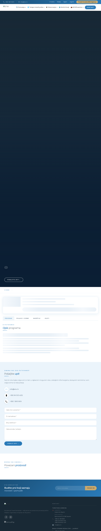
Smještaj (36, 318)
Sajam (65, 2)
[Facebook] (6, 517)
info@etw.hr (24, 2)
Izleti (47, 318)
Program (8, 318)
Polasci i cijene (22, 318)
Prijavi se (90, 488)
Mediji (59, 2)
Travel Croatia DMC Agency (87, 2)
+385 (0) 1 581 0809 (60, 518)
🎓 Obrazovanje (51, 7)
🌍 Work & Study (64, 7)
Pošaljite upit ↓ (13, 279)
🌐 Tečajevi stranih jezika (35, 7)
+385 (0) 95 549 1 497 (60, 522)
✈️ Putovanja (20, 7)
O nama (52, 2)
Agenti (72, 2)
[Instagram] (10, 517)
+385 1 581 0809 (9, 2)
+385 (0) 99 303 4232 (60, 520)
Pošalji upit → (13, 443)
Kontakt (90, 7)
